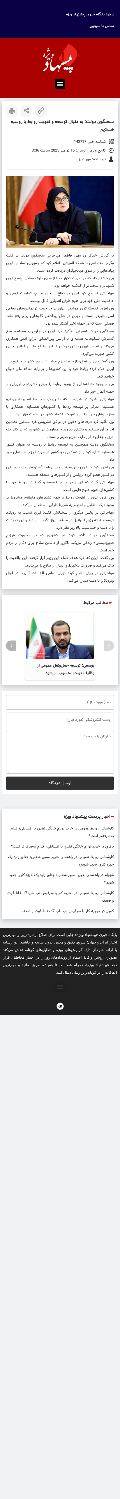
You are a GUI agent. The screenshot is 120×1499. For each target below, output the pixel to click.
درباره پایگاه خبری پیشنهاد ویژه (90, 14)
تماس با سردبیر (102, 26)
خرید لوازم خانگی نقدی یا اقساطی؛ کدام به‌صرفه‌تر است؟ (55, 846)
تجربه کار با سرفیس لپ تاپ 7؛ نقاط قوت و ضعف (61, 911)
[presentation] (109, 646)
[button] (60, 84)
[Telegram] (60, 1006)
